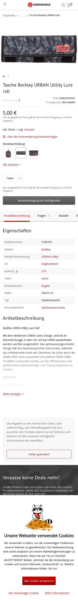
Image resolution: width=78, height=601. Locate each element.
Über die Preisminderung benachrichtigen (32, 136)
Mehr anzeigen (12, 394)
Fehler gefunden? (39, 454)
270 (43, 271)
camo (44, 278)
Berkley (46, 249)
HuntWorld (39, 4)
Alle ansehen (10, 164)
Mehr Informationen (57, 593)
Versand (29, 129)
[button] (4, 76)
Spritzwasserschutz (53, 307)
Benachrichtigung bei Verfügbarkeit (39, 200)
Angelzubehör (49, 264)
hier (55, 568)
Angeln (45, 286)
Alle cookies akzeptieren (39, 581)
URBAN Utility (49, 256)
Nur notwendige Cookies (24, 593)
